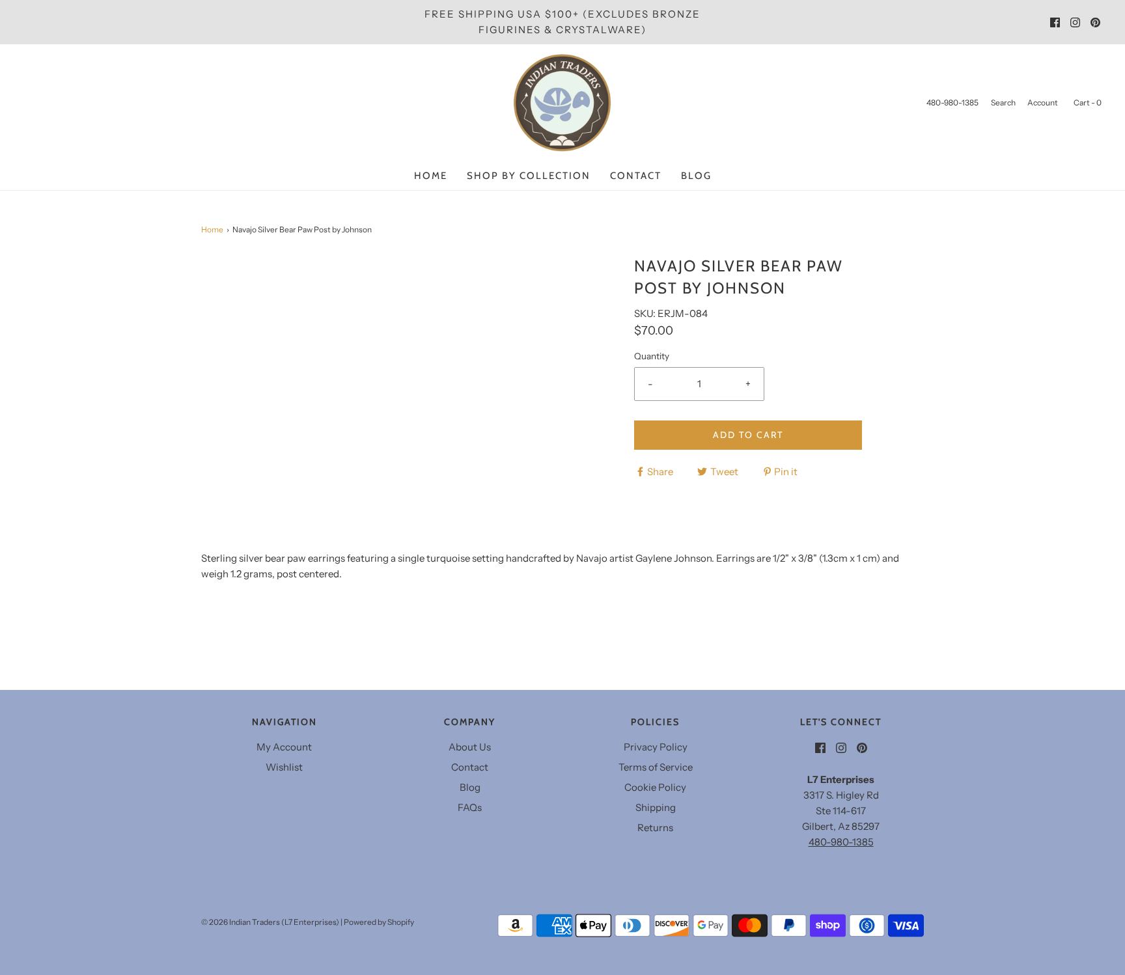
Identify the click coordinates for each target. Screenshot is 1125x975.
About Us (470, 747)
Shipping (655, 807)
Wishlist (284, 767)
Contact (635, 176)
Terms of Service (655, 767)
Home (430, 176)
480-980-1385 (841, 842)
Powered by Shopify (379, 922)
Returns (655, 827)
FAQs (470, 807)
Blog (696, 176)
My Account (284, 747)
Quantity (651, 356)
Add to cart (748, 435)
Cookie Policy (655, 787)
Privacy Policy (656, 747)
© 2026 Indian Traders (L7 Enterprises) (270, 922)
